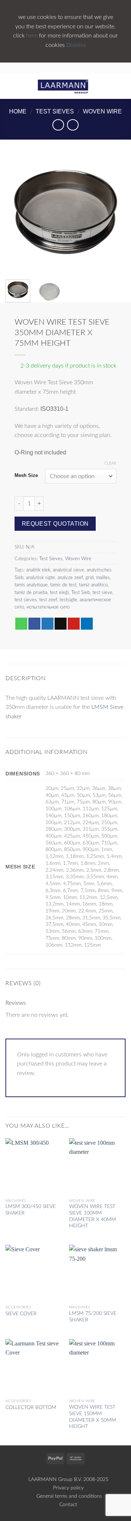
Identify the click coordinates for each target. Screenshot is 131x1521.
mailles (103, 577)
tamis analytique (31, 585)
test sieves (26, 600)
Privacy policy (68, 1487)
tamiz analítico (93, 585)
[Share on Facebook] (34, 624)
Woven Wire (102, 111)
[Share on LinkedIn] (87, 624)
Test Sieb (80, 592)
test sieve (102, 592)
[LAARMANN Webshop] (66, 86)
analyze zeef (70, 577)
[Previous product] (72, 125)
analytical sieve (68, 570)
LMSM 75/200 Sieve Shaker (92, 1317)
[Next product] (58, 125)
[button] (9, 86)
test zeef (48, 600)
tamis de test (63, 585)
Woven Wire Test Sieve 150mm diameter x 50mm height (92, 1417)
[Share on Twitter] (47, 624)
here (32, 36)
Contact (68, 1504)
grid (90, 577)
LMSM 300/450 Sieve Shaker (30, 1210)
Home (18, 111)
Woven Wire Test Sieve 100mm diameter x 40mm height (92, 1216)
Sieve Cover (21, 1313)
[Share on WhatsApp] (21, 624)
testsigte (68, 600)
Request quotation (55, 524)
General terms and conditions (68, 1496)
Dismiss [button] (76, 45)
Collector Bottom (30, 1407)
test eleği (59, 592)
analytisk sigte (40, 577)
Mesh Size (26, 475)
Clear (110, 463)
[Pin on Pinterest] (74, 624)
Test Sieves (55, 111)
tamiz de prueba (31, 592)
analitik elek (38, 570)
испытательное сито (48, 607)
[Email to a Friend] (61, 624)
